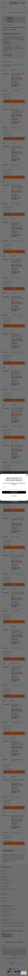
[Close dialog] (26, 475)
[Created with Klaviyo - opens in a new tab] (14, 501)
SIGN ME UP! (14, 492)
